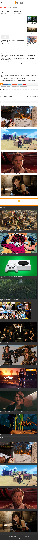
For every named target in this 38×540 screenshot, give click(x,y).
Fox (2, 13)
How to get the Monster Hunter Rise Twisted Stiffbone (9, 299)
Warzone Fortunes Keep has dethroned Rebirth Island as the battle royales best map (14, 230)
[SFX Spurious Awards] (15, 310)
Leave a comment (15, 13)
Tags (12, 102)
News (10, 13)
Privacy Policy (17, 536)
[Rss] (19, 201)
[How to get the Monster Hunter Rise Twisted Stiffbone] (18, 289)
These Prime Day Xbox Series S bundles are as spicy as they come (11, 276)
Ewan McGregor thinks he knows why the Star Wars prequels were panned (11, 173)
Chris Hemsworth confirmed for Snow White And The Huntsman (7, 96)
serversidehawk (20, 86)
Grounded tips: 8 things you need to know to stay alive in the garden (12, 434)
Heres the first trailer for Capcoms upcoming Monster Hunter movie (12, 365)
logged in (10, 99)
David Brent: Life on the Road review (6, 342)
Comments (9, 102)
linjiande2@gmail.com (26, 536)
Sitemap (13, 536)
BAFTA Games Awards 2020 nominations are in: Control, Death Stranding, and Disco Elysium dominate (17, 411)
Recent (2, 102)
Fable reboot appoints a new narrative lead (31, 33)
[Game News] (19, 2)
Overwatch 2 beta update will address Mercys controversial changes (32, 43)
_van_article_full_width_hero (7, 86)
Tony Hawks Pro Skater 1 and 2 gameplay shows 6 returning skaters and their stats (14, 388)
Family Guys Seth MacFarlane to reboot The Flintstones (31, 96)
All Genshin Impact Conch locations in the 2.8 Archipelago (14, 7)
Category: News (14, 86)
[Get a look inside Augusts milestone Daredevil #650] (18, 243)
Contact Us (20, 536)
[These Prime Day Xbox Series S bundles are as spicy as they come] (18, 266)
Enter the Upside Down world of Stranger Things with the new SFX (32, 23)
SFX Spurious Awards (33, 302)
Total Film (25, 86)
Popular (5, 102)
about (1, 104)
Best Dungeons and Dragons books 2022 (6, 127)
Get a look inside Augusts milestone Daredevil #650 (9, 253)
